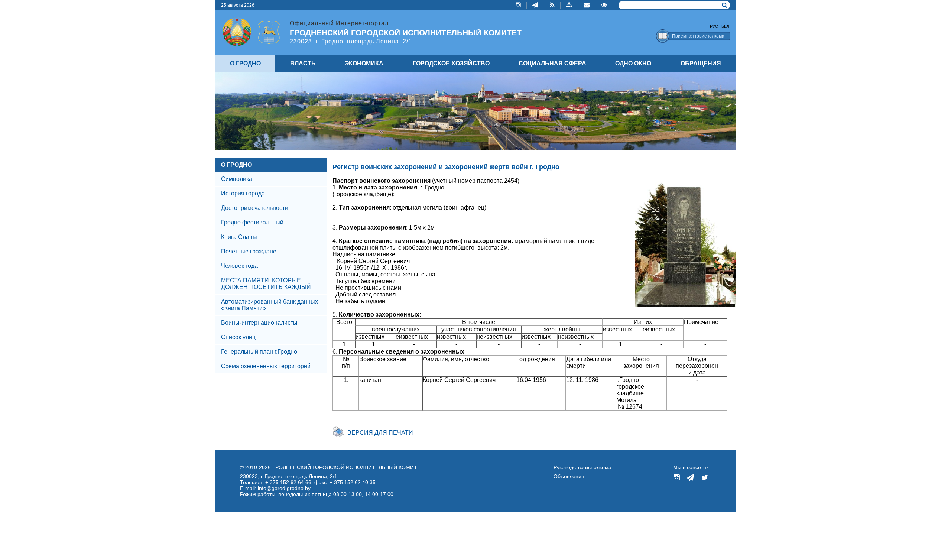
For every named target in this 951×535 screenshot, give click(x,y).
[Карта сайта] (569, 5)
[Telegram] (535, 5)
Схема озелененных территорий (266, 366)
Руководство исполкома (582, 467)
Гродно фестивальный (252, 222)
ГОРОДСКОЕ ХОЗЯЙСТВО (451, 63)
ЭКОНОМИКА (364, 63)
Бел (725, 26)
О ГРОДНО (236, 165)
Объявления (569, 476)
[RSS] (552, 5)
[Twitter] (704, 478)
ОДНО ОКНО (633, 63)
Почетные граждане (248, 251)
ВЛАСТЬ (303, 63)
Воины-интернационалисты (259, 323)
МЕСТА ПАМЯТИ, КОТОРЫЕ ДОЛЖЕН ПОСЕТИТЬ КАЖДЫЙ (266, 283)
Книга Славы (239, 237)
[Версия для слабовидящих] (604, 5)
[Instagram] (518, 5)
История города (243, 193)
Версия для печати (380, 432)
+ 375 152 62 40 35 (353, 482)
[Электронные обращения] (586, 5)
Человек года (239, 266)
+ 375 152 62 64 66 (288, 482)
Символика (236, 179)
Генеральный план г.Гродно (259, 351)
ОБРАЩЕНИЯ (701, 63)
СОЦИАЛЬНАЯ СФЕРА (552, 63)
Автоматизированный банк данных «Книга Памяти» (269, 304)
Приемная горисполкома (698, 36)
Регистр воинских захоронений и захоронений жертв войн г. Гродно (445, 167)
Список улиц (238, 337)
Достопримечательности (254, 208)
